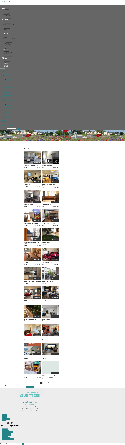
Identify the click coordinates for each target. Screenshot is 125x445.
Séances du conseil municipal (8, 87)
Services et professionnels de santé (9, 100)
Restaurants (8, 80)
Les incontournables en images (9, 72)
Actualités (3, 120)
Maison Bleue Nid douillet (31, 223)
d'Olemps (6, 6)
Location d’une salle (7, 117)
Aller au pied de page (5, 3)
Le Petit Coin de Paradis (48, 223)
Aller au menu (4, 2)
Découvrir (3, 70)
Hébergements (8, 79)
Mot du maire (6, 83)
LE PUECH (26, 262)
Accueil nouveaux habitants (8, 108)
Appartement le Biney (29, 300)
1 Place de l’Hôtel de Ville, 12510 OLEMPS (30, 402)
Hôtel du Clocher (28, 375)
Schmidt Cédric (46, 242)
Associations (6, 112)
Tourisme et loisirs (7, 76)
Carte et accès (6, 74)
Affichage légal (6, 91)
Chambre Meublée (28, 204)
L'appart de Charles (29, 184)
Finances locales (6, 93)
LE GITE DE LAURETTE (30, 319)
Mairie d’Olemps (6, 84)
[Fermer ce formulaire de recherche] (23, 444)
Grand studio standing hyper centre (31, 243)
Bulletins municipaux (7, 88)
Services (5, 99)
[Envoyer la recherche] (18, 129)
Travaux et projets (7, 92)
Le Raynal (26, 357)
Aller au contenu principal (6, 1)
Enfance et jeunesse (7, 101)
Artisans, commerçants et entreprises (9, 97)
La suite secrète (46, 300)
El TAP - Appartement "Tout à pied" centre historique (49, 376)
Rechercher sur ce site (3, 443)
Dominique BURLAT (47, 262)
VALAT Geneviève (46, 357)
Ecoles (7, 104)
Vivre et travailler (5, 96)
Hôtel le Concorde (47, 165)
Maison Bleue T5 (46, 204)
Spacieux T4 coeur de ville (31, 165)
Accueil (3, 131)
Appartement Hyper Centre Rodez (49, 185)
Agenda (3, 118)
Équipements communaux (8, 113)
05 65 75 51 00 (31, 404)
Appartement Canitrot (48, 281)
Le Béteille (27, 338)
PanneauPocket (6, 122)
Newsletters (6, 124)
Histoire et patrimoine (7, 75)
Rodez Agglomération (7, 95)
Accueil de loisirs (9, 105)
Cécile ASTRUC (46, 319)
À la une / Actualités (7, 121)
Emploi (5, 109)
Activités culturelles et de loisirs (9, 116)
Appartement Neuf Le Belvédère (32, 281)
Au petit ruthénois (47, 338)
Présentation (6, 71)
